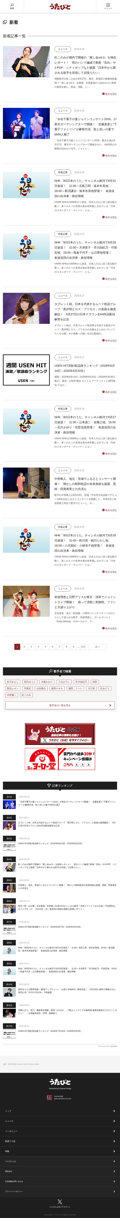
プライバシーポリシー (14, 1191)
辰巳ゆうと (30, 682)
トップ (8, 1111)
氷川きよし (13, 682)
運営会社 (8, 1171)
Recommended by (104, 1046)
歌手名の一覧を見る (60, 705)
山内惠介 (41, 688)
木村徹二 (11, 695)
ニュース (9, 1121)
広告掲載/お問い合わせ (14, 1181)
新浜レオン (13, 688)
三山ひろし (64, 682)
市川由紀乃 (81, 682)
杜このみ (26, 695)
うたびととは (10, 1161)
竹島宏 (27, 688)
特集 (7, 1151)
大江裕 (91, 688)
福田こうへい (75, 688)
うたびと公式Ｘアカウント (60, 1207)
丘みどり (105, 688)
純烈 (94, 682)
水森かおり (47, 682)
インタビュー (11, 1131)
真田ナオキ (57, 688)
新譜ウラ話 (10, 1141)
